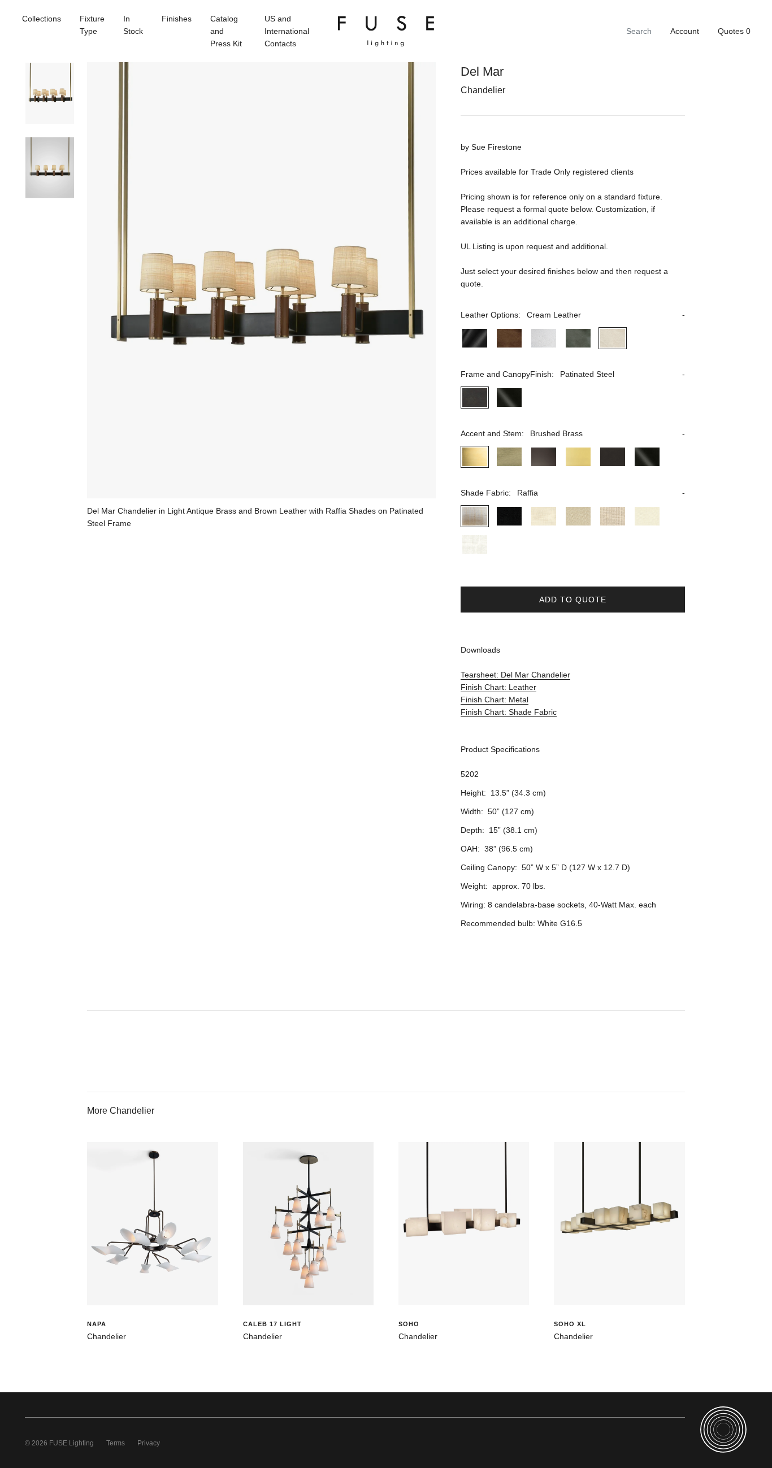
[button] (573, 314)
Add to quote (572, 599)
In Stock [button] (133, 25)
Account (684, 31)
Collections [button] (41, 18)
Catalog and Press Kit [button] (226, 31)
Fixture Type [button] (92, 25)
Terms (115, 1443)
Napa (96, 1324)
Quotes (734, 31)
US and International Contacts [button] (286, 31)
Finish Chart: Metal (494, 699)
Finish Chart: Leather (498, 687)
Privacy (148, 1443)
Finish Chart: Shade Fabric (509, 711)
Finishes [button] (177, 18)
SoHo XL (570, 1324)
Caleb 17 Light (272, 1324)
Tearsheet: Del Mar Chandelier (515, 674)
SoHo (408, 1324)
